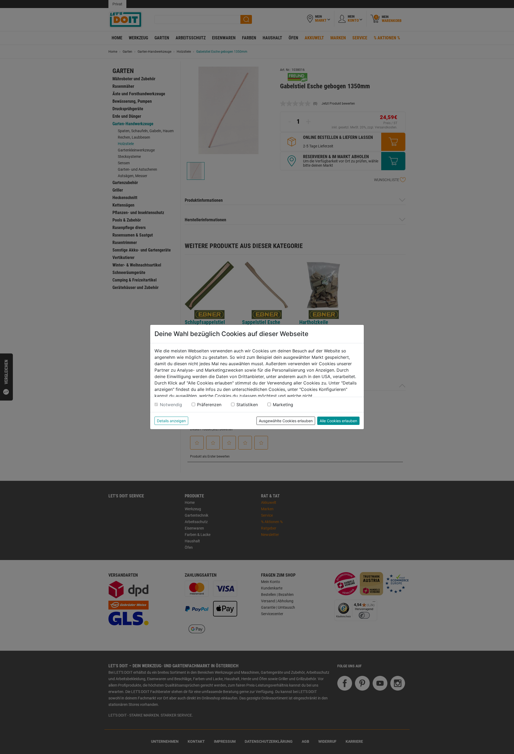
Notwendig (171, 404)
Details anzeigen (171, 420)
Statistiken (247, 404)
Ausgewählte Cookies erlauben (286, 420)
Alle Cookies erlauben (338, 420)
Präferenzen (209, 404)
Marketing (283, 404)
